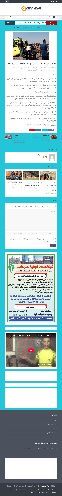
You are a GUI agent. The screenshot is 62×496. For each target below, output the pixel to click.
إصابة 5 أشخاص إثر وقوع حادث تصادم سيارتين (14, 183)
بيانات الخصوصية (52, 424)
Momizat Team (45, 486)
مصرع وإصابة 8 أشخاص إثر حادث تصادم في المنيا (38, 125)
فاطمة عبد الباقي (48, 67)
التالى (16, 135)
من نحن (55, 436)
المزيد (38, 492)
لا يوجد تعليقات (51, 70)
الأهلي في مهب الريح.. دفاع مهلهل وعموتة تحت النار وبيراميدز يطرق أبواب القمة (31, 185)
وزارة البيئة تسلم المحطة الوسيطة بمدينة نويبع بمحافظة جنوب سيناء (19, 140)
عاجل (14, 67)
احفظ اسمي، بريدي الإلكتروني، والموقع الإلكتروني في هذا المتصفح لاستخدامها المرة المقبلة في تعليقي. (33, 240)
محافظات (54, 492)
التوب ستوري (25, 67)
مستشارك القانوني (52, 432)
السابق (45, 135)
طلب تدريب (53, 428)
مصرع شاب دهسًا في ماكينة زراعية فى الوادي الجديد (41, 138)
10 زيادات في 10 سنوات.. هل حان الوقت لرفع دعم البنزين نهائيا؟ (39, 22)
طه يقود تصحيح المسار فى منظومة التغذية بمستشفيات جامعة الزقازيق (48, 186)
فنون (43, 492)
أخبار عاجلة (47, 490)
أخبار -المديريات (38, 490)
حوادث (18, 67)
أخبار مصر (29, 490)
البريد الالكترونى (31, 70)
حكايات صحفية (20, 490)
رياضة (47, 492)
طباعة (40, 70)
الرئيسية (55, 420)
